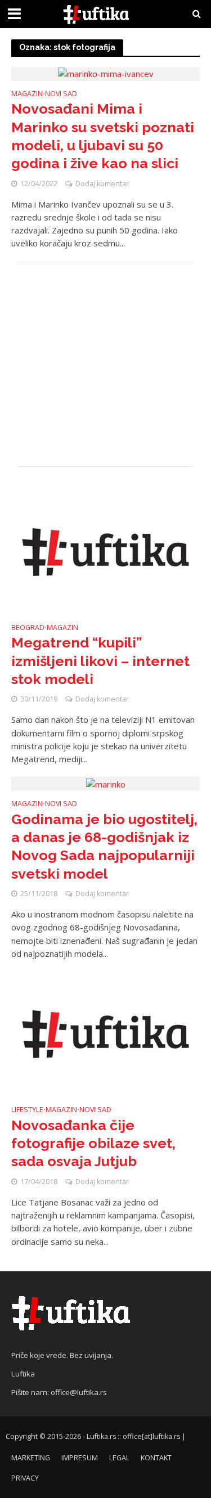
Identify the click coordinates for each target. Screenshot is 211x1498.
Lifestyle (27, 1110)
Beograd (27, 628)
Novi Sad (61, 94)
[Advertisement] (105, 364)
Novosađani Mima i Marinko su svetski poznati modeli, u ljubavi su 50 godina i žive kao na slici (102, 136)
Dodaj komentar (102, 183)
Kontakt (156, 1458)
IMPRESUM (79, 1458)
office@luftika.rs (79, 1392)
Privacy (25, 1478)
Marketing (30, 1458)
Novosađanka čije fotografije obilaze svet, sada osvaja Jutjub (93, 1143)
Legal (119, 1458)
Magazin (27, 94)
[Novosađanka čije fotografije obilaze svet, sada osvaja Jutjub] (105, 1033)
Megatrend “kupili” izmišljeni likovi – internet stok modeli (100, 660)
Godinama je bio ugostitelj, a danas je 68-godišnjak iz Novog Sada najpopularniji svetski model (104, 846)
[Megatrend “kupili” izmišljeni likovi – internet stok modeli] (105, 550)
